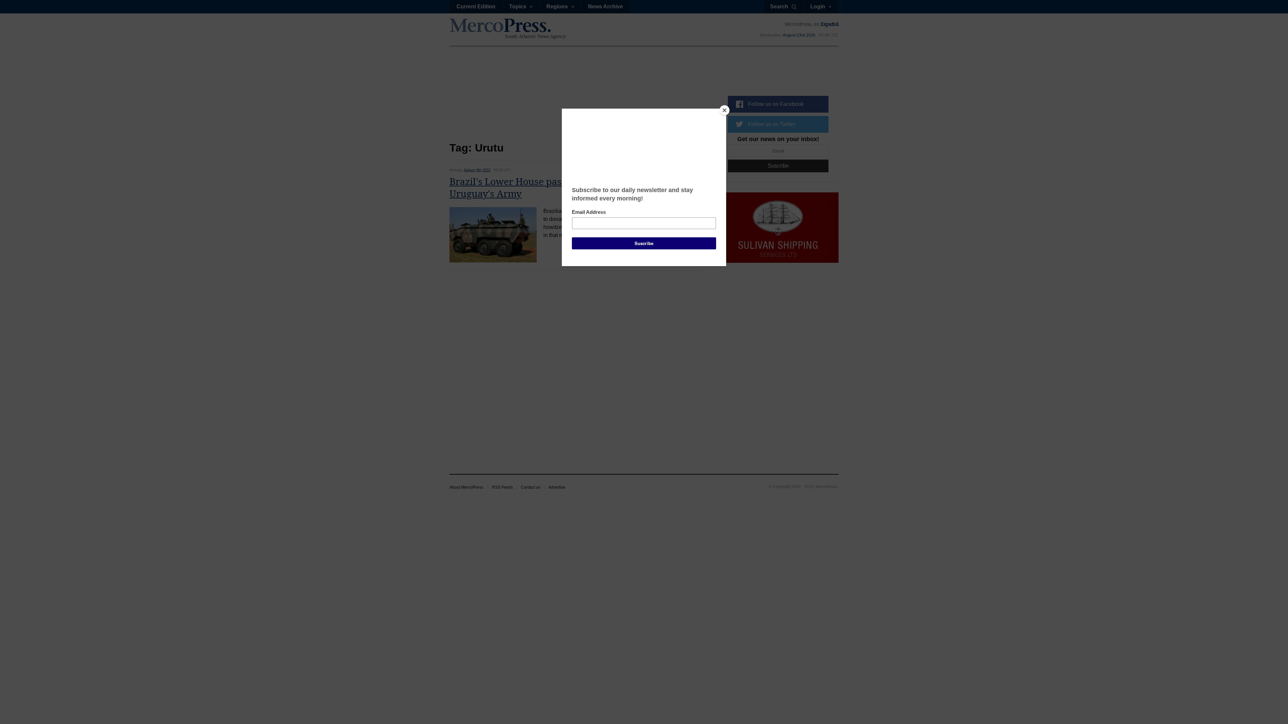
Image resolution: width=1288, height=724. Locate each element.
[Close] (724, 110)
